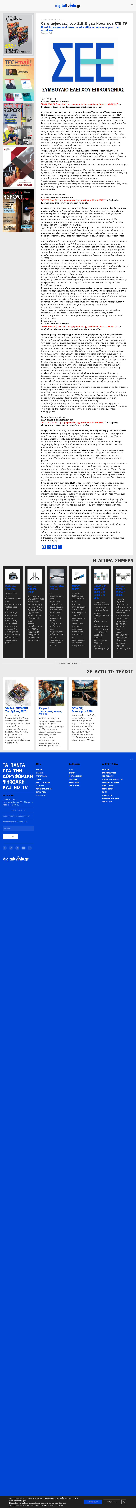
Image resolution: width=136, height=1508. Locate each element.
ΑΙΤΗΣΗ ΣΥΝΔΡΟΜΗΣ (44, 789)
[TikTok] (11, 848)
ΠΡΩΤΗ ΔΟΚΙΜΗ (108, 789)
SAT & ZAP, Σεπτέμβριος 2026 (82, 709)
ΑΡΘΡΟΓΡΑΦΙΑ (41, 776)
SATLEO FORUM (41, 792)
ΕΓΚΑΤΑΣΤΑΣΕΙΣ (108, 785)
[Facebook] (5, 848)
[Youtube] (23, 848)
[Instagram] (17, 848)
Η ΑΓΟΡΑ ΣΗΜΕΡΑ (75, 776)
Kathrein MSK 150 (10, 587)
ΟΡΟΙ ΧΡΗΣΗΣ (41, 795)
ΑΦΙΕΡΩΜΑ (106, 769)
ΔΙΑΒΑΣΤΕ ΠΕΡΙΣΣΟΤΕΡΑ (68, 663)
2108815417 (16, 810)
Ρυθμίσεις (111, 1502)
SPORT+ (72, 773)
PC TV (104, 792)
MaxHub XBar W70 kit (57, 587)
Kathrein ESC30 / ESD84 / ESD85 (121, 590)
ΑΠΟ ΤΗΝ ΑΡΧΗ (107, 776)
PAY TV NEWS (74, 785)
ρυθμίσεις (59, 1505)
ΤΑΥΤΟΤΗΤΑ (40, 785)
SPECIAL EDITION (43, 782)
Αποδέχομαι (93, 1502)
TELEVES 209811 (76, 587)
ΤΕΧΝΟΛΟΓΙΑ (107, 795)
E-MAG (38, 779)
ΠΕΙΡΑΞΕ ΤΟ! (107, 801)
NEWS (71, 769)
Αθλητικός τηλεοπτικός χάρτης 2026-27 (50, 711)
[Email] (30, 848)
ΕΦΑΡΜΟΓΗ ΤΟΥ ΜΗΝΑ (110, 798)
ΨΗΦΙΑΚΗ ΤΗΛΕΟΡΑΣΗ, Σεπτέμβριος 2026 (17, 709)
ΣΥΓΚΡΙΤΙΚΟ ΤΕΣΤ (109, 773)
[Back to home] (68, 5)
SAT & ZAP (73, 779)
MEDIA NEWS (74, 782)
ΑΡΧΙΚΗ (39, 769)
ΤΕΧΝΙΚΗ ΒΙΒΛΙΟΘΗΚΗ (110, 782)
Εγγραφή (10, 836)
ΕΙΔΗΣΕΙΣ (39, 773)
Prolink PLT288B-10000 (32, 589)
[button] (132, 5)
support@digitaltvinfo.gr (16, 816)
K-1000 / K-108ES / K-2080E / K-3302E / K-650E (100, 592)
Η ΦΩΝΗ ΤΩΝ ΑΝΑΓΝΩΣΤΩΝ (112, 779)
